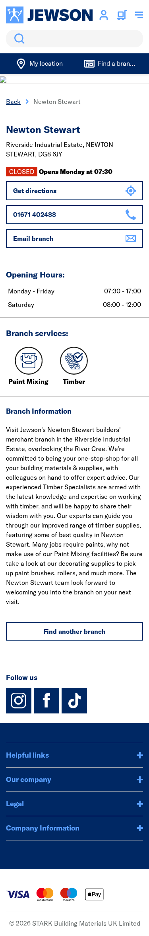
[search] (74, 38)
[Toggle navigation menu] (139, 15)
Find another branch (74, 631)
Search (18, 38)
